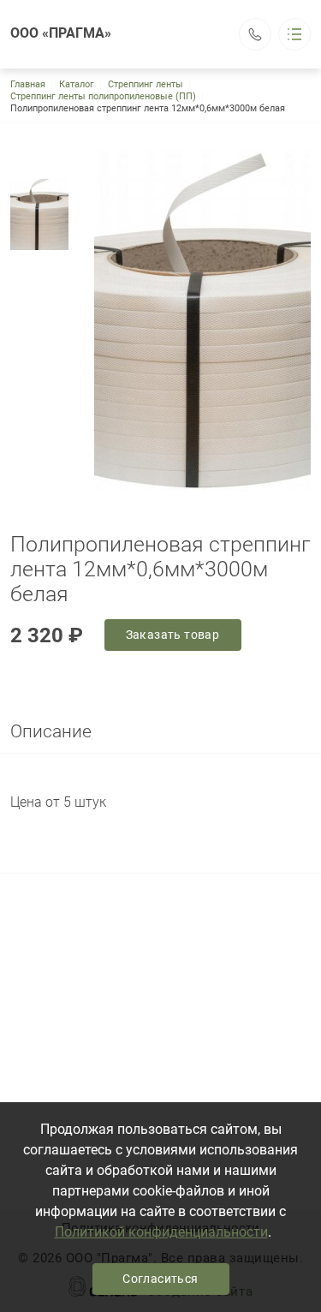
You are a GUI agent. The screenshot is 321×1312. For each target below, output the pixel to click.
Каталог (76, 84)
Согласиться (160, 1278)
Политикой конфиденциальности (161, 1232)
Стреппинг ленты (145, 84)
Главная (27, 84)
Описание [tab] (51, 731)
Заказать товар (173, 634)
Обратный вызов (255, 34)
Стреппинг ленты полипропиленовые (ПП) (103, 96)
